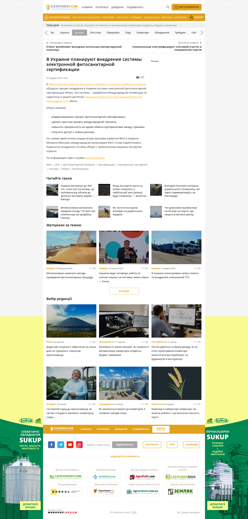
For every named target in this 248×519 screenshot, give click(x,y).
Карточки (157, 404)
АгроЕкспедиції (59, 17)
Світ (194, 32)
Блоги (49, 342)
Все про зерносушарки (86, 17)
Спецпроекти (106, 342)
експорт (54, 168)
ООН (57, 164)
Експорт (79, 32)
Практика (166, 17)
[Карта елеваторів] (161, 429)
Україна (64, 32)
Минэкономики (95, 157)
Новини (50, 268)
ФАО (49, 164)
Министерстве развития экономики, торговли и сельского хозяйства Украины (97, 84)
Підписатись (125, 444)
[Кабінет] (172, 429)
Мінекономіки (80, 168)
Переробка (108, 17)
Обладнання (151, 17)
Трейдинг (136, 17)
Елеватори (180, 17)
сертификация (106, 164)
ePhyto (65, 168)
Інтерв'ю (51, 404)
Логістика (123, 17)
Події (128, 32)
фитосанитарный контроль (79, 164)
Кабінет (199, 17)
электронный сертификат (133, 164)
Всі (52, 32)
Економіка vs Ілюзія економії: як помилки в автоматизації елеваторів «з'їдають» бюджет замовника (119, 25)
